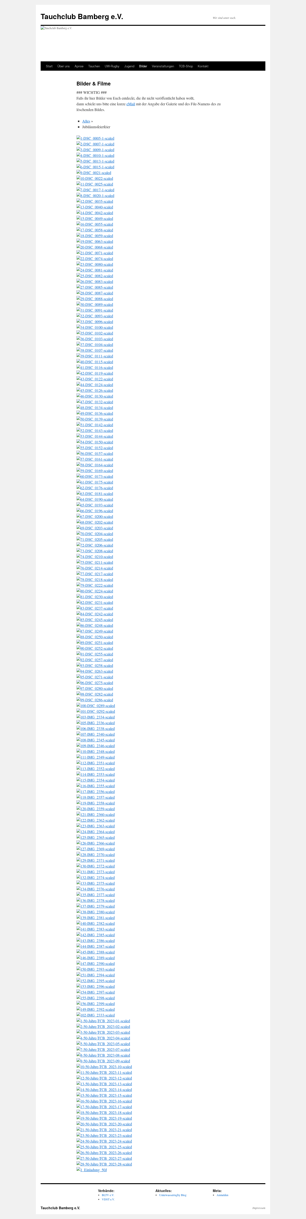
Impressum (258, 1208)
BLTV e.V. (108, 1195)
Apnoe (79, 66)
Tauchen (94, 66)
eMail (130, 103)
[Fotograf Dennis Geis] (95, 138)
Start (49, 66)
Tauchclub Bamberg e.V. (82, 16)
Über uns (63, 66)
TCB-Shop (186, 66)
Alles (86, 120)
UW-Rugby (112, 66)
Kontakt (203, 66)
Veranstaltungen (163, 66)
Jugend (129, 66)
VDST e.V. (108, 1199)
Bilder (143, 66)
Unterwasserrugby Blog (172, 1195)
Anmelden (222, 1195)
